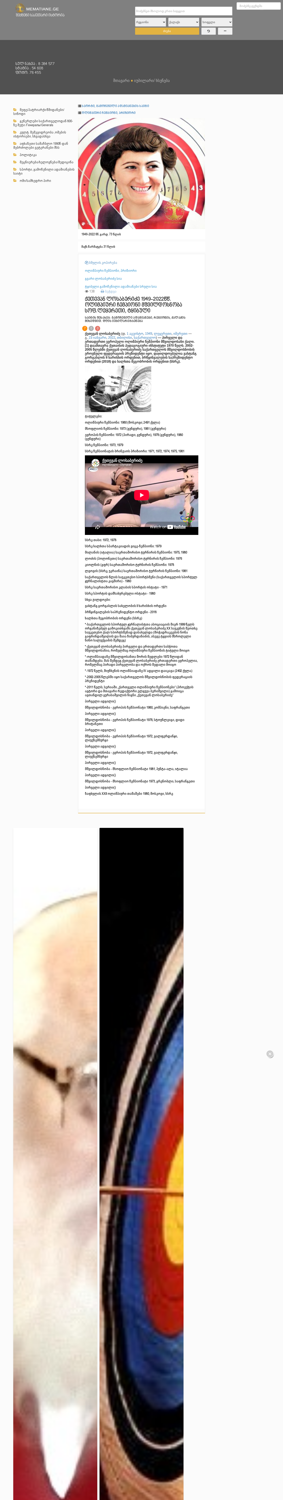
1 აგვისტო (135, 333)
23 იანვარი (97, 337)
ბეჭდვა (110, 291)
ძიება (167, 31)
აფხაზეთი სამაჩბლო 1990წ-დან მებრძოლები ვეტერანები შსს (40, 146)
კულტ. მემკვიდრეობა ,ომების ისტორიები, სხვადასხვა (39, 134)
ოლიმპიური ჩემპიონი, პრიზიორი (109, 113)
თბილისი (124, 337)
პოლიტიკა (28, 155)
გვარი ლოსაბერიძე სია (103, 279)
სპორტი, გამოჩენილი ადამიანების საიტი (44, 171)
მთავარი (121, 80)
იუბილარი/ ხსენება (152, 80)
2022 (111, 337)
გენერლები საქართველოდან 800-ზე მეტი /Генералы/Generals (43, 123)
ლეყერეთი (163, 333)
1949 (148, 333)
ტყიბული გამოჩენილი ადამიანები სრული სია (121, 287)
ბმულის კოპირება (102, 263)
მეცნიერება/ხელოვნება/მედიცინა (46, 162)
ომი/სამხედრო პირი (35, 181)
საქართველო (145, 337)
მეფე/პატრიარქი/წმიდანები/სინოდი (38, 112)
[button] (201, 121)
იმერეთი (180, 333)
